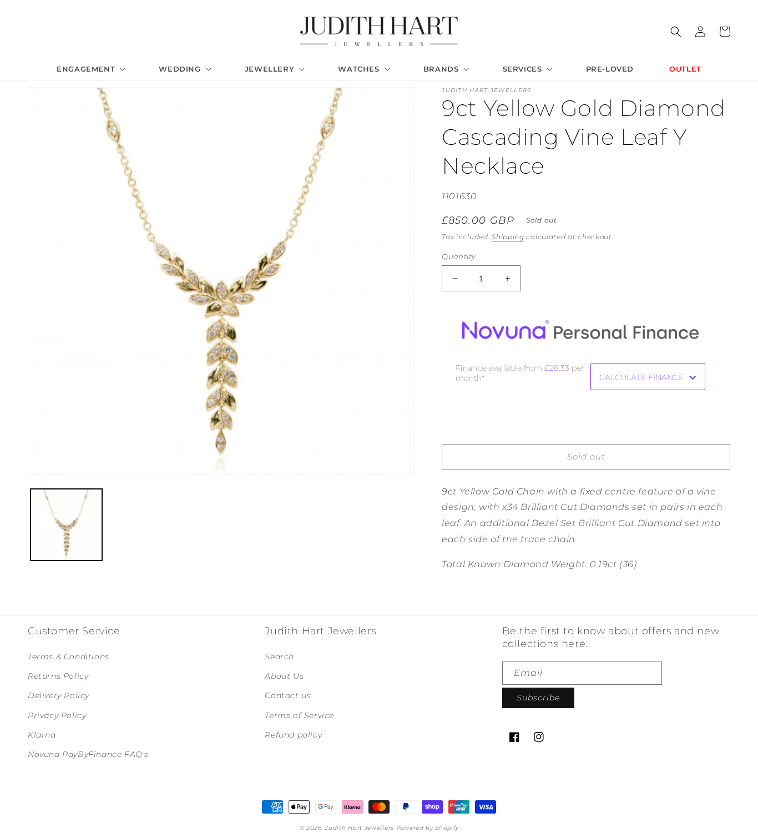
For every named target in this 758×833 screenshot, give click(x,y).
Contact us (288, 695)
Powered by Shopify (427, 827)
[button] (90, 69)
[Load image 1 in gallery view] (66, 525)
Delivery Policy (58, 695)
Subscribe (538, 698)
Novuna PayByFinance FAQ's (88, 754)
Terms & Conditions (68, 657)
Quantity (459, 256)
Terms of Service (299, 715)
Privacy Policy (57, 715)
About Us (284, 676)
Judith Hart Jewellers (359, 827)
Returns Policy (58, 676)
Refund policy (293, 735)
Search (279, 657)
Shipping (508, 237)
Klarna (42, 735)
